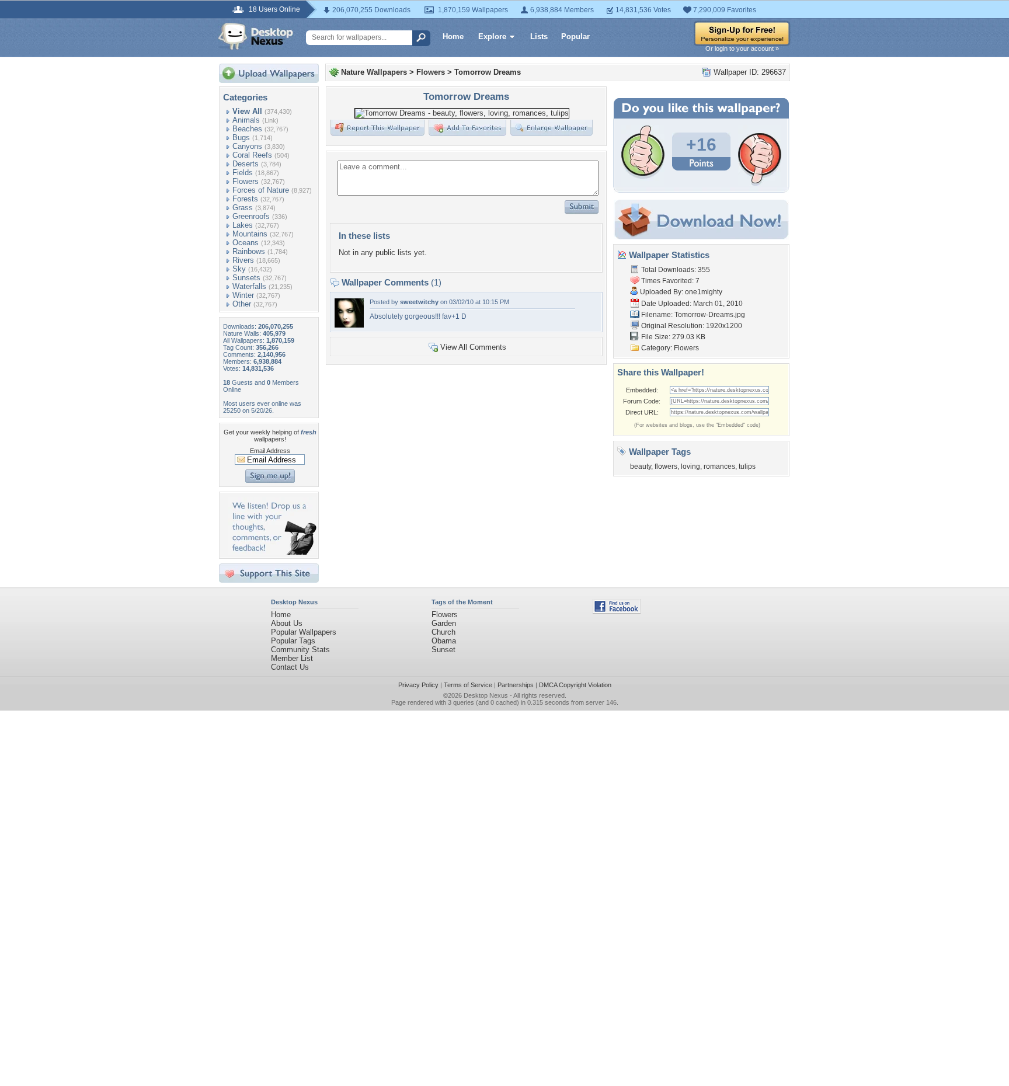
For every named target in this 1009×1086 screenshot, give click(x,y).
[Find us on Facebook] (617, 611)
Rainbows (248, 251)
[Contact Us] (272, 552)
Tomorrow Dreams (487, 72)
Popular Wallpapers (303, 632)
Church (443, 632)
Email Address (270, 450)
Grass (242, 207)
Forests (245, 198)
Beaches (247, 128)
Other (241, 304)
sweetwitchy (419, 301)
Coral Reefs (252, 155)
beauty (640, 466)
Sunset (443, 649)
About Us (286, 623)
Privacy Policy (418, 684)
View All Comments (473, 347)
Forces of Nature (260, 190)
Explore (492, 36)
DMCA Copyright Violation (575, 684)
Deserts (245, 163)
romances (719, 466)
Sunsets (246, 277)
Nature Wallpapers (374, 72)
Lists (539, 36)
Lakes (242, 225)
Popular (575, 36)
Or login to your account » (742, 48)
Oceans (245, 242)
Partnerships (515, 684)
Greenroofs (251, 216)
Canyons (247, 146)
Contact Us (290, 667)
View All (247, 111)
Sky (239, 268)
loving (690, 466)
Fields (242, 172)
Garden (444, 623)
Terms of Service (468, 684)
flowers (666, 466)
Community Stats (300, 649)
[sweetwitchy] (349, 325)
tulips (747, 466)
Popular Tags (293, 640)
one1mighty (703, 292)
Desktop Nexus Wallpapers (255, 36)
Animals (246, 120)
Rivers (243, 260)
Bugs (241, 137)
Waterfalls (249, 286)
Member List (292, 658)
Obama (444, 640)
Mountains (249, 233)
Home (453, 36)
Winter (243, 295)
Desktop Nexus (486, 695)
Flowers (245, 181)
